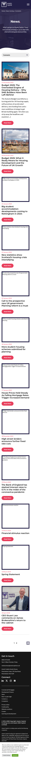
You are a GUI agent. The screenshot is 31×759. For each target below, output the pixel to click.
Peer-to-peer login (7, 696)
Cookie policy (5, 707)
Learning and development (9, 713)
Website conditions (7, 709)
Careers (4, 711)
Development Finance (8, 692)
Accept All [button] (15, 755)
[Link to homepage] (7, 4)
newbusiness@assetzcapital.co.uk (11, 665)
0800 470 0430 (6, 660)
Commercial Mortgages (8, 690)
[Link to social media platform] (3, 681)
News (3, 694)
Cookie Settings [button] (6, 755)
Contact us (5, 699)
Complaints (5, 701)
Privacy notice (5, 704)
